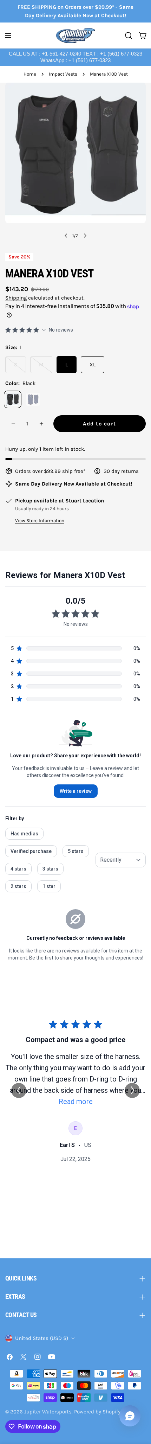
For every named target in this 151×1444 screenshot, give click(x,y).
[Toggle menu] (8, 35)
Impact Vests (63, 74)
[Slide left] (66, 235)
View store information (39, 520)
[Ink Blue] (33, 399)
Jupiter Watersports (48, 1411)
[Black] (12, 399)
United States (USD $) (41, 1338)
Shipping (16, 298)
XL (93, 364)
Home (30, 74)
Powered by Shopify (97, 1411)
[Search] (129, 35)
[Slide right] (85, 235)
